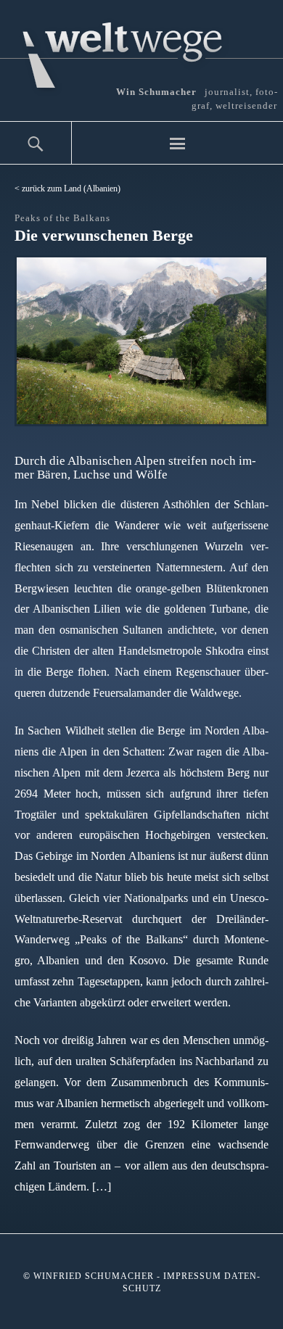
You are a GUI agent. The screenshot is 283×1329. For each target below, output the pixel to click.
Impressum (192, 1276)
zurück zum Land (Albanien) (71, 188)
